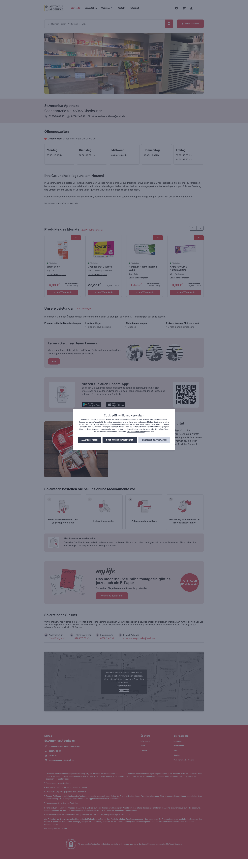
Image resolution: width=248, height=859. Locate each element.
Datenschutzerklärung (136, 432)
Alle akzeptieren (90, 440)
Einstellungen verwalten (154, 440)
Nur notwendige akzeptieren (119, 440)
